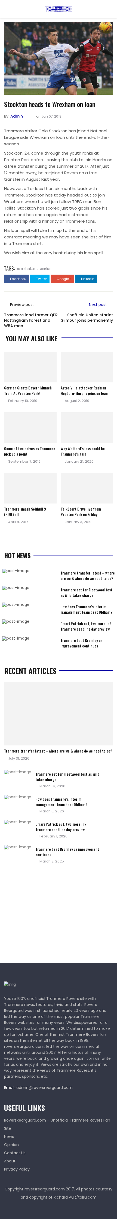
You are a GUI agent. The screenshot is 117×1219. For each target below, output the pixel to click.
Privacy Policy (17, 1169)
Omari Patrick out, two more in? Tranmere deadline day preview (85, 626)
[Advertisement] (45, 915)
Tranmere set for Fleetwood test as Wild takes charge (86, 592)
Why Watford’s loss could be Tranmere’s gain (83, 451)
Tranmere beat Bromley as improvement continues (81, 643)
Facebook (17, 279)
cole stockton (26, 268)
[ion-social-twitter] (58, 1208)
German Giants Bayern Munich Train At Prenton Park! (28, 390)
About (10, 1161)
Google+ (63, 279)
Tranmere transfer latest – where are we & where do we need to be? (87, 575)
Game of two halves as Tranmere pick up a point (29, 451)
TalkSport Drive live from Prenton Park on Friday (81, 511)
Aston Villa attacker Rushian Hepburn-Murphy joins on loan (84, 390)
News (9, 1136)
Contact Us (15, 1153)
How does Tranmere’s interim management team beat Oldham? (86, 609)
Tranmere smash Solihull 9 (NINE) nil (25, 511)
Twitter (41, 279)
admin (16, 116)
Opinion (11, 1144)
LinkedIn (87, 279)
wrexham (46, 268)
